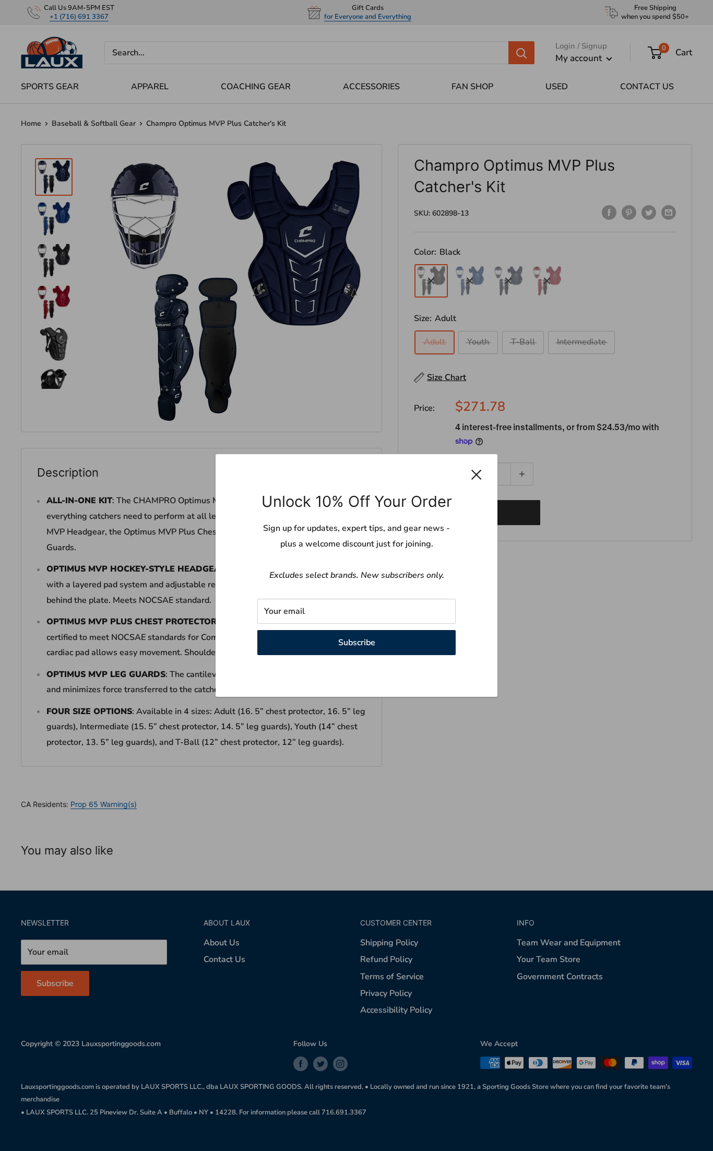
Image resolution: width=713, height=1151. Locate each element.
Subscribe (356, 642)
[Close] (476, 474)
